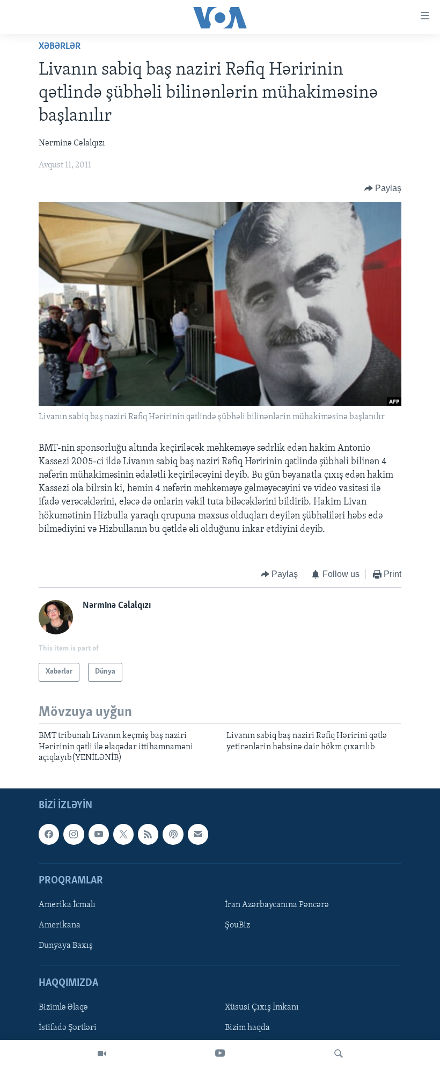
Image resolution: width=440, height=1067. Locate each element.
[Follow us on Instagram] (73, 834)
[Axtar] (338, 1053)
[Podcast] (173, 834)
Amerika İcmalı (67, 905)
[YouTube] (220, 1053)
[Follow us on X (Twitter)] (123, 834)
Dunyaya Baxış (66, 945)
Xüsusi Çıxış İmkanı (262, 1007)
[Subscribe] (198, 834)
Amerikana (59, 925)
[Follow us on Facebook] (49, 834)
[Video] (102, 1053)
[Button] (383, 188)
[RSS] (148, 834)
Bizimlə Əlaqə (63, 1007)
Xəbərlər (59, 47)
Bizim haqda (247, 1028)
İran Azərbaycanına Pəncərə (277, 905)
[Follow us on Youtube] (99, 834)
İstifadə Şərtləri (68, 1028)
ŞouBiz (237, 925)
